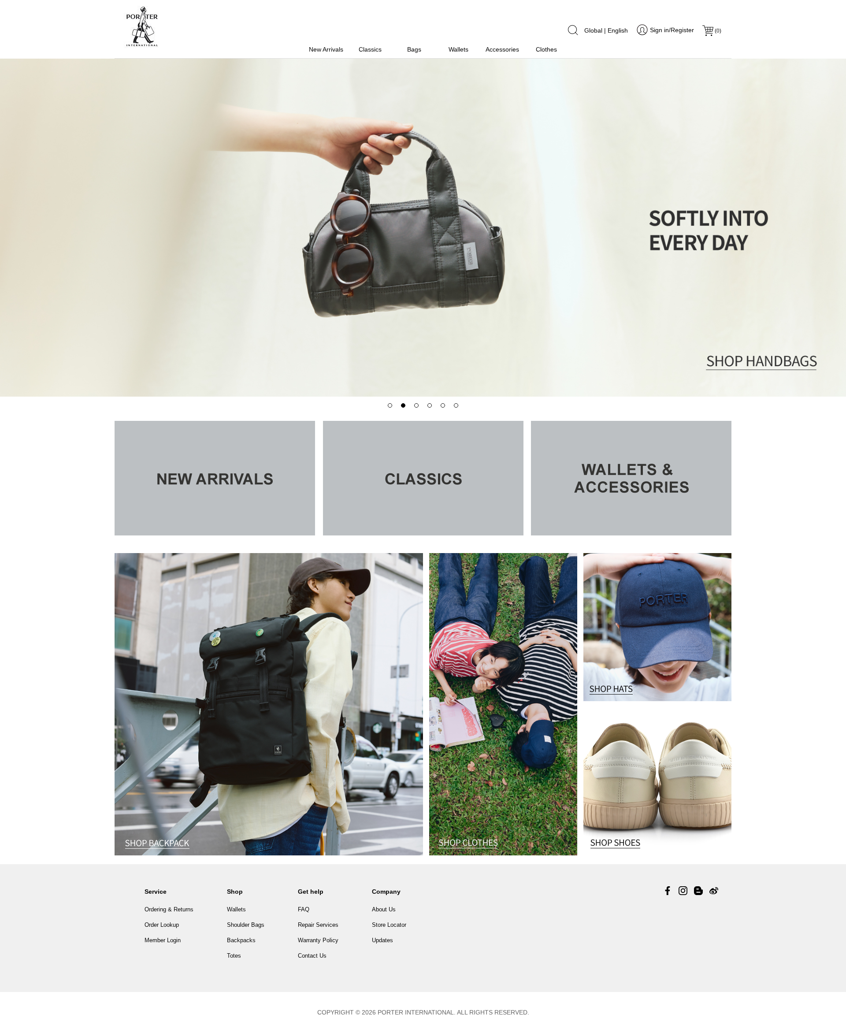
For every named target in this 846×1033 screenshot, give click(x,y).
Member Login (163, 940)
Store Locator (389, 925)
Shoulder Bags (245, 925)
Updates (382, 940)
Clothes (546, 49)
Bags (414, 49)
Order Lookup (162, 925)
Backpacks (241, 940)
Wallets (458, 49)
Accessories (502, 49)
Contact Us (312, 955)
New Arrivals (326, 49)
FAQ (303, 909)
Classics (370, 49)
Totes (234, 955)
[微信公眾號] (698, 890)
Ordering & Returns (169, 909)
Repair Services (318, 925)
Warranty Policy (318, 940)
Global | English (606, 30)
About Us (384, 909)
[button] (390, 405)
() (718, 31)
